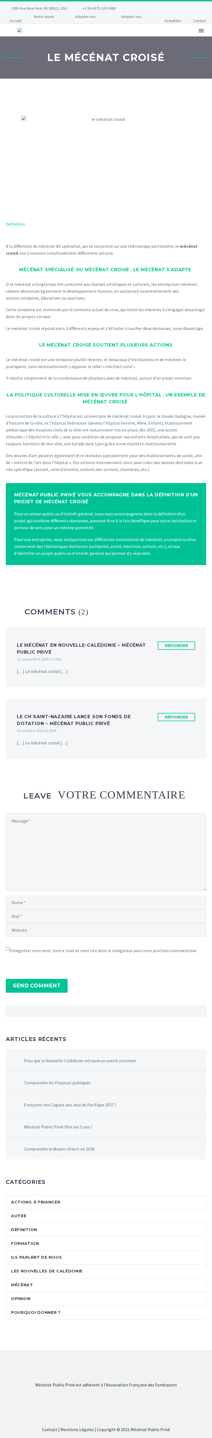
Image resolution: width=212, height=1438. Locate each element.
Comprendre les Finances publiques (57, 1082)
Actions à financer (35, 1202)
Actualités (173, 20)
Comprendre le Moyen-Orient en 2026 (59, 1149)
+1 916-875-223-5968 (99, 8)
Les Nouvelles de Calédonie (47, 1271)
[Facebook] (138, 8)
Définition (15, 224)
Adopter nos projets (129, 20)
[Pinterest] (171, 8)
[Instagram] (162, 8)
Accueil (16, 20)
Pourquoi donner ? (36, 1312)
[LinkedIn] (146, 8)
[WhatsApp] (187, 8)
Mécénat (22, 1284)
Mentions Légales (77, 1429)
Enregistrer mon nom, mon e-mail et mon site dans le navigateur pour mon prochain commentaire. (103, 950)
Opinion (21, 1298)
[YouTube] (179, 8)
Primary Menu (201, 30)
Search (200, 1011)
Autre (18, 1215)
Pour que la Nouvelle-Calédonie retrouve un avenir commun (80, 1060)
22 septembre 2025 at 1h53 (39, 659)
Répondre (176, 645)
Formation (25, 1243)
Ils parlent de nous (36, 1257)
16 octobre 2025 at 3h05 (36, 730)
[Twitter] (154, 8)
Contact (199, 20)
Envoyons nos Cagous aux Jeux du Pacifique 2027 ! (70, 1104)
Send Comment (37, 985)
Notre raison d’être (42, 20)
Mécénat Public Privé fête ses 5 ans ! (58, 1127)
